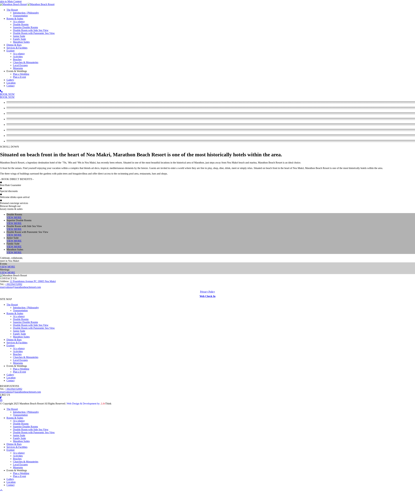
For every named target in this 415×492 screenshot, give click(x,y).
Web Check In (207, 296)
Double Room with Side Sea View (30, 325)
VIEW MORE (14, 217)
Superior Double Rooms (25, 322)
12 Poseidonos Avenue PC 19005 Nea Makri (33, 281)
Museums (18, 363)
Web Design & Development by (89, 403)
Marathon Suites (21, 336)
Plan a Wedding (21, 368)
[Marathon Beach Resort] (13, 4)
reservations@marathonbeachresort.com (20, 287)
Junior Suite (19, 331)
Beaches (17, 354)
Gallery (10, 374)
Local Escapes (20, 360)
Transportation (20, 310)
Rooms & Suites (14, 313)
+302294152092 (13, 284)
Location (11, 377)
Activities (18, 351)
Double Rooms (21, 319)
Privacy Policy (207, 291)
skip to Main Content (11, 1)
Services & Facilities (16, 342)
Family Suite (19, 333)
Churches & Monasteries (25, 357)
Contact (10, 380)
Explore (10, 345)
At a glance (19, 316)
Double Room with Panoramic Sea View (34, 328)
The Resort (12, 304)
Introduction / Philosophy (26, 307)
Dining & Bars (14, 339)
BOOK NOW (7, 94)
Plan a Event (19, 371)
